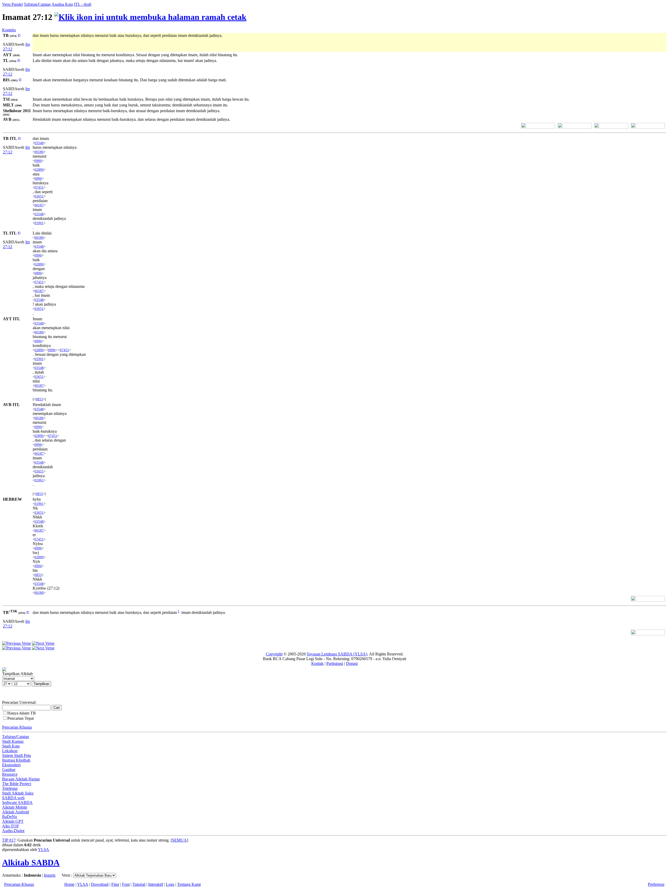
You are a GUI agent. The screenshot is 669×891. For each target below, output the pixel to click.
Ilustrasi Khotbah (16, 760)
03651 (39, 196)
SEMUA (179, 840)
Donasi (352, 663)
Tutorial (138, 884)
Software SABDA (17, 802)
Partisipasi (334, 663)
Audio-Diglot (13, 831)
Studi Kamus (13, 741)
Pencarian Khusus (17, 727)
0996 (38, 161)
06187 (39, 205)
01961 (39, 223)
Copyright (274, 654)
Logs (170, 884)
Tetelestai (10, 788)
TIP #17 (8, 840)
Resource (10, 774)
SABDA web (13, 798)
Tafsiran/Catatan (37, 4)
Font (126, 884)
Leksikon (10, 751)
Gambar (8, 769)
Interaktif (155, 884)
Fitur (115, 884)
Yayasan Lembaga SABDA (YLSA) (337, 654)
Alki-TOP (10, 826)
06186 (39, 152)
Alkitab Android (15, 812)
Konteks (9, 30)
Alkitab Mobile (14, 807)
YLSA (43, 849)
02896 (39, 170)
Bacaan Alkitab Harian (21, 779)
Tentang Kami (189, 884)
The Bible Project (16, 783)
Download (99, 884)
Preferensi (656, 884)
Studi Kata (11, 746)
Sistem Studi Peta (16, 755)
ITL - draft (82, 4)
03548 (39, 143)
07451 (39, 187)
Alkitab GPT (13, 821)
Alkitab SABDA (31, 862)
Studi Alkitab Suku (17, 793)
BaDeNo (9, 816)
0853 (39, 399)
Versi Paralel (12, 4)
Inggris (49, 875)
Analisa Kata (62, 4)
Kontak (317, 663)
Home (69, 884)
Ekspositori (11, 765)
